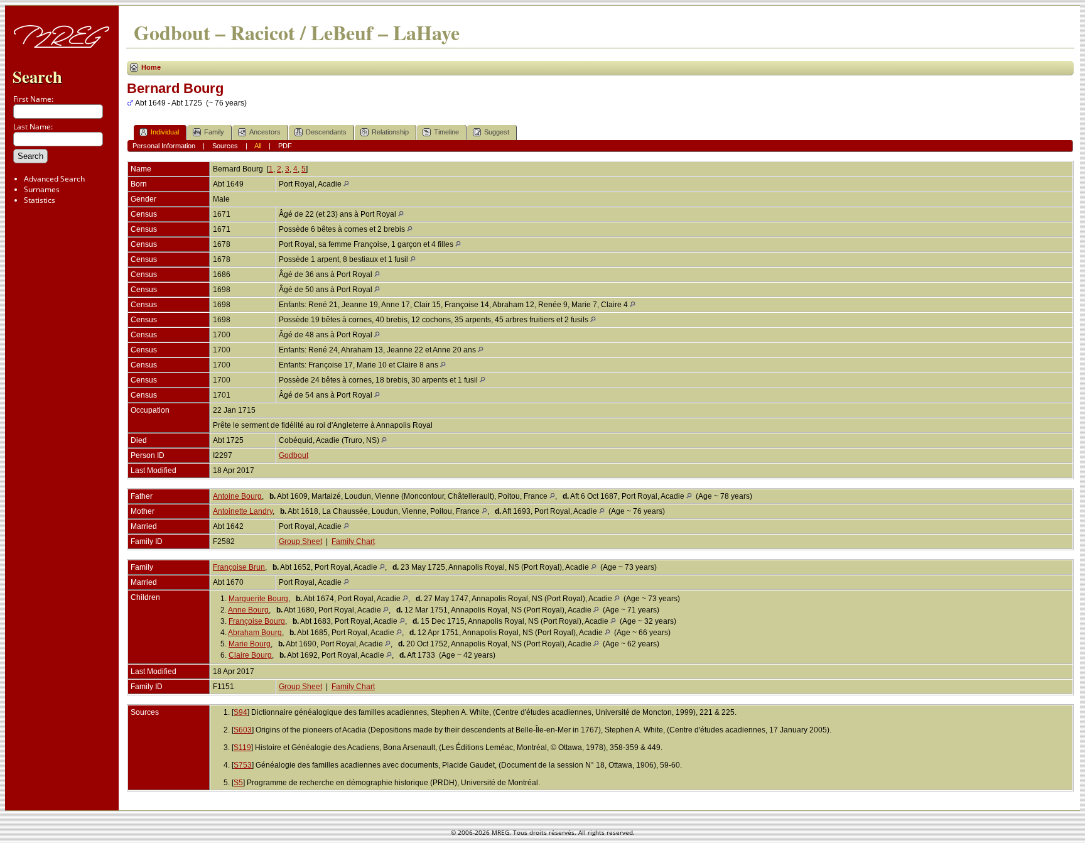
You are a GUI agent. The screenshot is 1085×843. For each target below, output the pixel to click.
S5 (238, 782)
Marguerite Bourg (258, 598)
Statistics (39, 200)
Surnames (42, 189)
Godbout (293, 455)
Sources (225, 146)
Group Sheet (300, 541)
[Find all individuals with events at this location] (346, 184)
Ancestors (265, 132)
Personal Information (163, 146)
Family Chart (353, 541)
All (257, 146)
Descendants (326, 132)
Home (151, 67)
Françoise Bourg (257, 621)
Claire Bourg (250, 655)
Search (37, 76)
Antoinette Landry (243, 511)
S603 (243, 730)
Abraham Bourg (255, 632)
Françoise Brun (239, 567)
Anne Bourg (248, 610)
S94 (240, 712)
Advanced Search (54, 178)
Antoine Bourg (237, 496)
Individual (165, 132)
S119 (242, 747)
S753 (243, 765)
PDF (285, 146)
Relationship (390, 132)
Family (214, 132)
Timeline (446, 132)
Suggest (496, 132)
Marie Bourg (250, 643)
